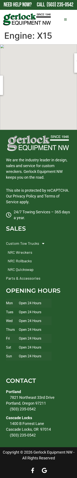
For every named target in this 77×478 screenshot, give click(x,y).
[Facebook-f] (32, 470)
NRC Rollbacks (20, 260)
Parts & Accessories (23, 278)
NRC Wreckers (20, 252)
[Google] (44, 470)
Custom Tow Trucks (22, 243)
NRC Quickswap (21, 269)
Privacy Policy (24, 196)
